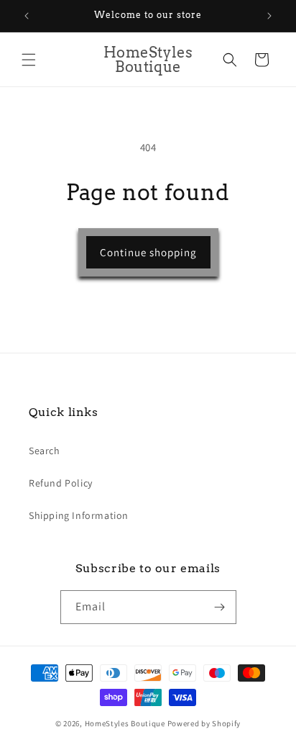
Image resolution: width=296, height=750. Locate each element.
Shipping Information (79, 515)
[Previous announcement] (26, 16)
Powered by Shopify (204, 723)
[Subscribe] (220, 607)
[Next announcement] (269, 16)
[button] (29, 60)
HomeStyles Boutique (126, 723)
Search (44, 450)
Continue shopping (148, 252)
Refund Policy (61, 482)
